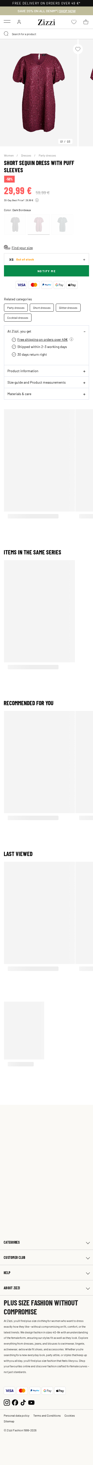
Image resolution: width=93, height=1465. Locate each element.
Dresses (26, 155)
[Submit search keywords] (6, 33)
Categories (12, 1242)
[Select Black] (15, 224)
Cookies (69, 1415)
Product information (22, 370)
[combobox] (46, 34)
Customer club (15, 1257)
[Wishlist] (78, 49)
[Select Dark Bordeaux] (39, 224)
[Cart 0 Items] (86, 22)
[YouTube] (31, 1402)
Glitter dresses (68, 308)
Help (7, 1273)
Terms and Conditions (47, 1415)
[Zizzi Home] (46, 21)
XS (21, 259)
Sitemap (9, 1421)
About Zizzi (12, 1288)
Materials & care (19, 393)
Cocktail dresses (17, 318)
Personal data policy (17, 1415)
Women (9, 155)
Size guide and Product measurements (36, 382)
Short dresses (42, 308)
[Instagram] (7, 1402)
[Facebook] (15, 1402)
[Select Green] (62, 224)
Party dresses (47, 155)
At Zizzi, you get (19, 331)
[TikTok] (23, 1402)
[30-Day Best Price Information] (37, 200)
